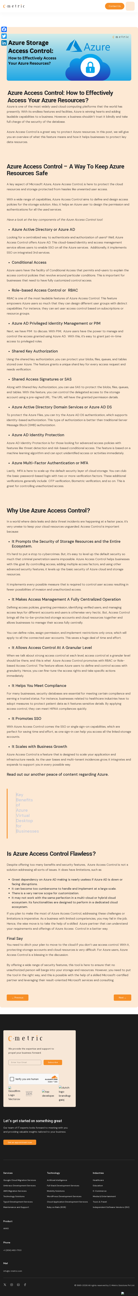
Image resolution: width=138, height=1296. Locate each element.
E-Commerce (100, 1191)
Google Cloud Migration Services (19, 1180)
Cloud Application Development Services (67, 1202)
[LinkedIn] (4, 43)
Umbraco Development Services (19, 1186)
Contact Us (115, 6)
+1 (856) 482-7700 (12, 1250)
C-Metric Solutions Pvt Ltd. (122, 1285)
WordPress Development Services (64, 1196)
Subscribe (53, 1062)
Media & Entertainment (104, 1196)
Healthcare (98, 1180)
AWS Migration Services (15, 1191)
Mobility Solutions (56, 1191)
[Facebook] (4, 29)
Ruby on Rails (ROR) (56, 1207)
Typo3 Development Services (18, 1202)
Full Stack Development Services (63, 1186)
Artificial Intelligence (57, 1180)
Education (98, 1186)
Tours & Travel (100, 1202)
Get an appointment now (20, 1142)
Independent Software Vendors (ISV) (111, 1207)
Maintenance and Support (16, 1207)
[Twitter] (4, 36)
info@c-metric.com (12, 1271)
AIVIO (6, 1228)
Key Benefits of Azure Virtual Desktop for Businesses (27, 813)
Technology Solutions (14, 1196)
